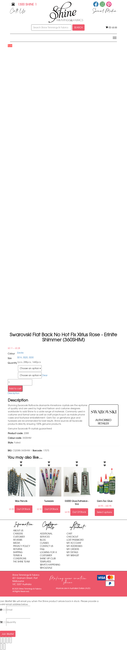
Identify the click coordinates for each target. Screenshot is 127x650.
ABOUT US (18, 530)
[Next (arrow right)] (4, 646)
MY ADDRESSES (74, 546)
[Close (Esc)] (10, 640)
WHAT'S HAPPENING (50, 564)
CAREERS (18, 533)
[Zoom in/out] (1, 640)
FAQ (42, 549)
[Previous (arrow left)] (1, 646)
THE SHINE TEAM (21, 561)
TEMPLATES (45, 561)
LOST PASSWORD (75, 539)
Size (10, 367)
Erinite (20, 352)
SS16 (19, 357)
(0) (112, 27)
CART (69, 533)
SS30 (31, 357)
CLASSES (44, 543)
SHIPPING (18, 552)
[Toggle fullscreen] (4, 640)
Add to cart (15, 388)
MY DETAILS (72, 552)
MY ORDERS (73, 549)
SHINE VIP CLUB (48, 558)
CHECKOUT (72, 536)
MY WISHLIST (73, 555)
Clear (44, 375)
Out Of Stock (23, 509)
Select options (104, 512)
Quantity (12, 374)
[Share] (7, 640)
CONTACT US (46, 546)
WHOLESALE (46, 567)
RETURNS (17, 549)
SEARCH (78, 27)
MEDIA (16, 543)
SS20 (25, 357)
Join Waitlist (8, 634)
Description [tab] (14, 393)
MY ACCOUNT (74, 543)
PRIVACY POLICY (21, 546)
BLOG (43, 539)
